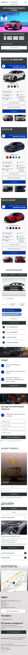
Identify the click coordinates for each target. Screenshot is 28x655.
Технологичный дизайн (8, 517)
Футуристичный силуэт (7, 553)
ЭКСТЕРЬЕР (14, 508)
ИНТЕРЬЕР (14, 512)
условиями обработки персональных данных (14, 50)
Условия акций (4, 651)
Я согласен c (11, 440)
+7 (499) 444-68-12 (6, 619)
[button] (25, 118)
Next (23, 287)
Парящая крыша (5, 557)
